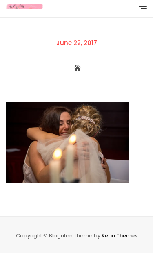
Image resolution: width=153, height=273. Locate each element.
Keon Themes (119, 235)
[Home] (76, 68)
